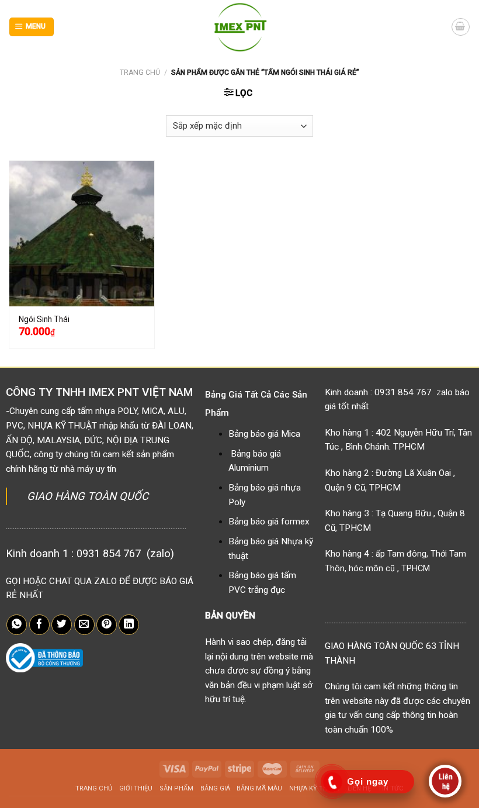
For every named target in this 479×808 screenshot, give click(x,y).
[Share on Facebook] (39, 625)
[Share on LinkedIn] (129, 625)
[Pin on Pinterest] (106, 625)
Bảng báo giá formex (269, 521)
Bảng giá (215, 788)
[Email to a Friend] (84, 625)
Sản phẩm (176, 788)
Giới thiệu (135, 788)
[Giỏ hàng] (461, 27)
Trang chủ (140, 72)
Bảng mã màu (259, 788)
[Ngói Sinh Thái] (81, 233)
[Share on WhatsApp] (16, 625)
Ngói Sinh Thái (44, 319)
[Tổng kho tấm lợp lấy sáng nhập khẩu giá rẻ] (239, 27)
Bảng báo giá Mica (264, 434)
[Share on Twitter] (61, 625)
